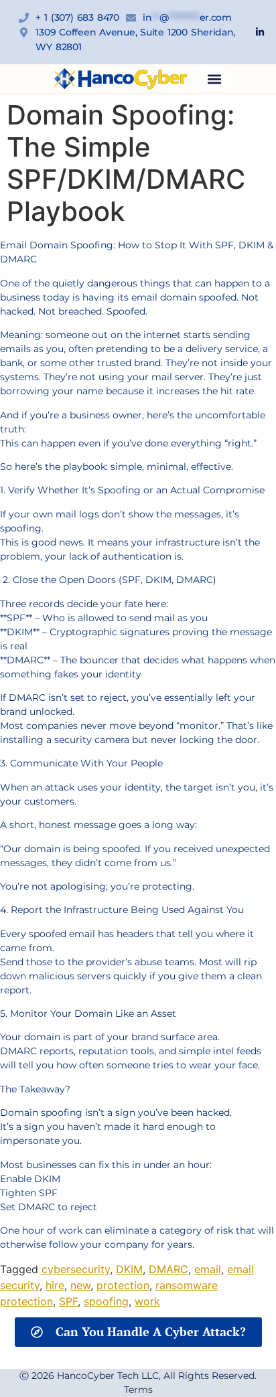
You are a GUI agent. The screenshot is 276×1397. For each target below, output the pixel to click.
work (147, 1301)
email (207, 1269)
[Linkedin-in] (260, 32)
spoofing (106, 1301)
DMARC (168, 1269)
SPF (68, 1301)
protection (122, 1285)
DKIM (129, 1269)
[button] (214, 79)
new (80, 1285)
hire (55, 1285)
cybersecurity (76, 1269)
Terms (138, 1390)
